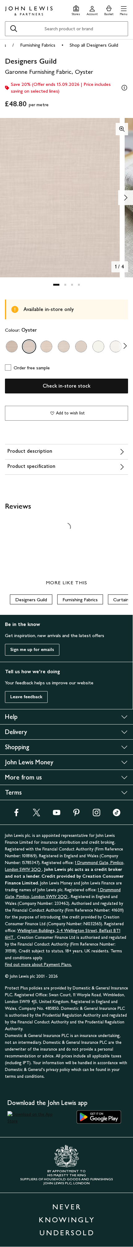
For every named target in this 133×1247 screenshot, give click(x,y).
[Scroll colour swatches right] (123, 346)
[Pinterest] (76, 814)
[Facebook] (16, 814)
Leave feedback (26, 696)
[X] (36, 814)
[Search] (13, 28)
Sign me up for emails (32, 649)
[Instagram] (96, 814)
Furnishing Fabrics (37, 45)
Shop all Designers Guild (94, 45)
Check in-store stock (66, 386)
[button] (123, 9)
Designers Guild (31, 600)
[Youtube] (56, 814)
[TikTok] (116, 814)
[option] (12, 346)
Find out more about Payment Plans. (38, 964)
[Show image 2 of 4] (125, 197)
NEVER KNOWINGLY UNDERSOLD (67, 1219)
